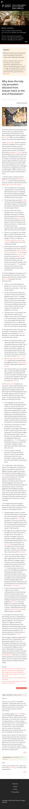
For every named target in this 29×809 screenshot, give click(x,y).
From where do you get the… (15, 36)
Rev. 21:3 (17, 634)
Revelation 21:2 (8, 655)
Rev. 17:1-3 (15, 440)
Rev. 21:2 (5, 137)
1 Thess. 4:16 (21, 254)
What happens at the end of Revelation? (13, 672)
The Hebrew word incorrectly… (15, 38)
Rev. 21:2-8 (5, 279)
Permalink (19, 695)
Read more (6, 73)
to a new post (13, 767)
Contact (15, 786)
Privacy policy (15, 792)
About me (15, 784)
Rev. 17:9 (18, 518)
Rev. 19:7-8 (15, 380)
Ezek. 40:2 (22, 552)
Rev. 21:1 (16, 264)
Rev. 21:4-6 (14, 602)
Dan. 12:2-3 (17, 252)
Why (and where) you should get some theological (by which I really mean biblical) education (14, 55)
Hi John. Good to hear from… (15, 30)
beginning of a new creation (11, 184)
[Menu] (2, 2)
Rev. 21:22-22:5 (14, 585)
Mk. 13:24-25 (20, 218)
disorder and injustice (16, 609)
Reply (25, 752)
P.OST (6, 6)
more (26, 41)
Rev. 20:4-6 (20, 256)
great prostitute (21, 362)
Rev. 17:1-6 (21, 356)
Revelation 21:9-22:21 (16, 152)
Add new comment (21, 688)
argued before (10, 142)
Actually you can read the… (15, 39)
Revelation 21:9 (9, 384)
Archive (15, 789)
